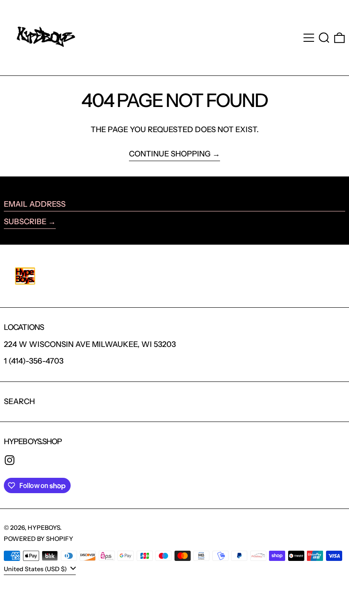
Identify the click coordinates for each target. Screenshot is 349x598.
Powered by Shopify (38, 539)
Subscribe (25, 221)
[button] (324, 37)
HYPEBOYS (44, 528)
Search (19, 401)
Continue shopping (170, 154)
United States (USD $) (36, 568)
